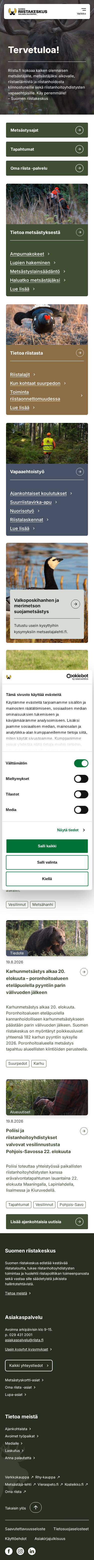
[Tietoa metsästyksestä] (80, 232)
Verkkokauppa (17, 1477)
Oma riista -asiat (18, 1387)
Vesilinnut (17, 904)
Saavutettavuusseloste (25, 1528)
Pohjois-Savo (71, 1204)
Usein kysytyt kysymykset (26, 1349)
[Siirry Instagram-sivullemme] (20, 1551)
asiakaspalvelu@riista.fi (24, 1340)
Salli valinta (47, 862)
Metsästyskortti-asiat (22, 1380)
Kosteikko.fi (74, 1484)
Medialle (12, 1443)
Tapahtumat (18, 1204)
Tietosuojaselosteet (71, 1528)
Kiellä (47, 879)
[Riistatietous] (80, 353)
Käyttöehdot (16, 1538)
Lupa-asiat (14, 1394)
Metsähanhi (42, 904)
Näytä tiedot (67, 830)
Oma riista (13, 1491)
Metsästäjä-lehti (18, 1484)
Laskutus (12, 1450)
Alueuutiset (20, 1112)
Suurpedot (17, 1063)
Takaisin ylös (15, 1508)
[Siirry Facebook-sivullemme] (9, 1551)
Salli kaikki (47, 846)
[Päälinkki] (80, 472)
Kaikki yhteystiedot (26, 1365)
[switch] (81, 779)
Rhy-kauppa (45, 1477)
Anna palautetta (18, 1458)
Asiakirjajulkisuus (50, 1538)
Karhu (39, 1063)
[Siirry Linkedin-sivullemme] (32, 1551)
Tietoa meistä (16, 1293)
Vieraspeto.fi (48, 1484)
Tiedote (17, 953)
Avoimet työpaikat (20, 1436)
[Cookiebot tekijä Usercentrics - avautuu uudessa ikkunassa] (67, 677)
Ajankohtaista (16, 1429)
